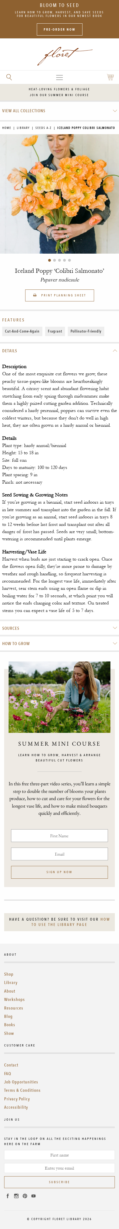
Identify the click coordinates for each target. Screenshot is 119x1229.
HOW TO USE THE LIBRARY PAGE (71, 922)
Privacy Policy (17, 1099)
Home (6, 128)
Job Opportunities (21, 1082)
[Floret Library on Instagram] (16, 1197)
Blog (8, 1016)
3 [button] (59, 260)
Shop (9, 974)
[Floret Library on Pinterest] (25, 1197)
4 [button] (64, 260)
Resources (13, 1008)
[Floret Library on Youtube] (33, 1197)
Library (23, 128)
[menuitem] (59, 110)
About (9, 991)
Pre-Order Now (60, 29)
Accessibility (16, 1107)
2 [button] (54, 260)
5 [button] (69, 260)
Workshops (14, 999)
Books (9, 1025)
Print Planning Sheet (63, 295)
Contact (11, 1065)
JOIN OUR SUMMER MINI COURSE (59, 95)
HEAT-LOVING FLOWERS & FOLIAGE (59, 89)
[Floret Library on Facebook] (8, 1197)
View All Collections (23, 111)
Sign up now (59, 872)
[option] (59, 194)
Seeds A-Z (43, 128)
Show (9, 1033)
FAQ (7, 1074)
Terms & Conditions (22, 1090)
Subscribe (59, 1182)
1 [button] (49, 260)
